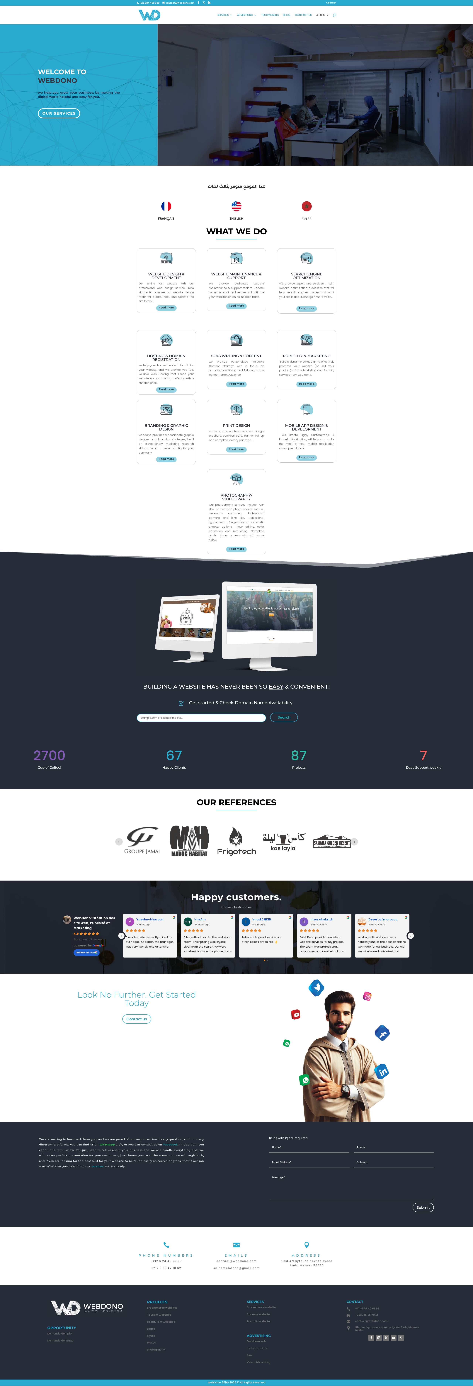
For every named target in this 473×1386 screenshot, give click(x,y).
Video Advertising (258, 1362)
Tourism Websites (159, 1315)
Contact (331, 3)
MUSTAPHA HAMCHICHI (328, 919)
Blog (286, 15)
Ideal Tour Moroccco (384, 919)
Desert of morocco (150, 919)
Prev (119, 841)
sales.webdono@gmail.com (236, 1268)
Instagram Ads (257, 1348)
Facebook (170, 1144)
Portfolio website (258, 1321)
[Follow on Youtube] (394, 1338)
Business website (258, 1314)
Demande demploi (59, 1333)
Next (354, 841)
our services (59, 113)
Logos (151, 1329)
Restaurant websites (161, 1322)
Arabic (320, 15)
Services (223, 15)
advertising (245, 15)
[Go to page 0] (264, 960)
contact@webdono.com (236, 1261)
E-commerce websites (162, 1308)
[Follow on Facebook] (371, 1338)
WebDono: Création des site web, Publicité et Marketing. (94, 923)
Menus (151, 1342)
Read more (166, 307)
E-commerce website (261, 1307)
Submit (423, 1207)
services (97, 1166)
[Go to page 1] (267, 960)
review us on (85, 952)
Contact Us (303, 15)
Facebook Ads (256, 1341)
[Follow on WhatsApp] (401, 1338)
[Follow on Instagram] (379, 1338)
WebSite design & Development (166, 276)
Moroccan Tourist (266, 919)
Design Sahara (206, 919)
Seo (249, 1355)
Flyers (151, 1336)
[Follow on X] (386, 1338)
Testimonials (270, 15)
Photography (156, 1349)
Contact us (136, 1019)
